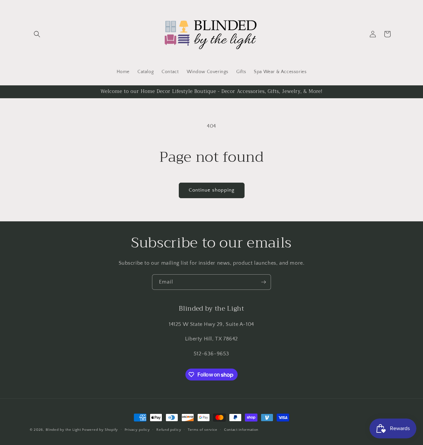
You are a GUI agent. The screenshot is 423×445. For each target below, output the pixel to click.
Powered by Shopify (100, 430)
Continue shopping (212, 190)
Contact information (241, 430)
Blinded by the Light (63, 430)
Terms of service (202, 430)
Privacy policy (137, 430)
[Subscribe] (263, 282)
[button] (37, 34)
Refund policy (168, 430)
